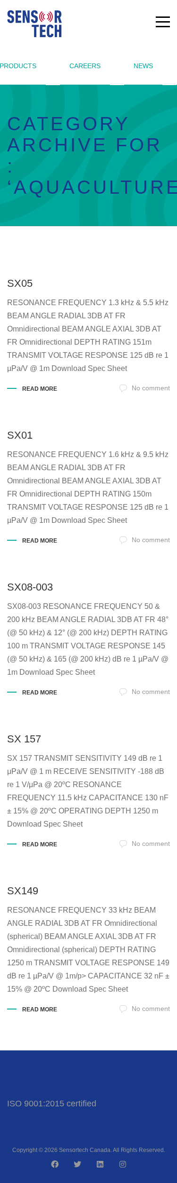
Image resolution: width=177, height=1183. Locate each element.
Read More (39, 389)
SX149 (22, 891)
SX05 (20, 283)
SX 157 (24, 739)
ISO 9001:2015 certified (51, 1103)
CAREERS (85, 66)
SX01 (20, 435)
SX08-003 (30, 587)
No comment (151, 388)
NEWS (143, 66)
